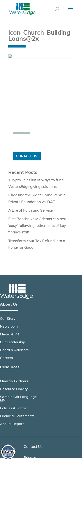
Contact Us (26, 156)
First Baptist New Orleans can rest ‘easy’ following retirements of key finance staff (37, 225)
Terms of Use (34, 469)
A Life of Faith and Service (30, 210)
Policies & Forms (13, 408)
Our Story (8, 319)
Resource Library (14, 389)
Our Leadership (12, 342)
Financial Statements (17, 416)
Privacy (30, 458)
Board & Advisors (14, 350)
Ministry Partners (14, 381)
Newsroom (9, 326)
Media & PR (9, 334)
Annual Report (12, 424)
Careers (6, 358)
